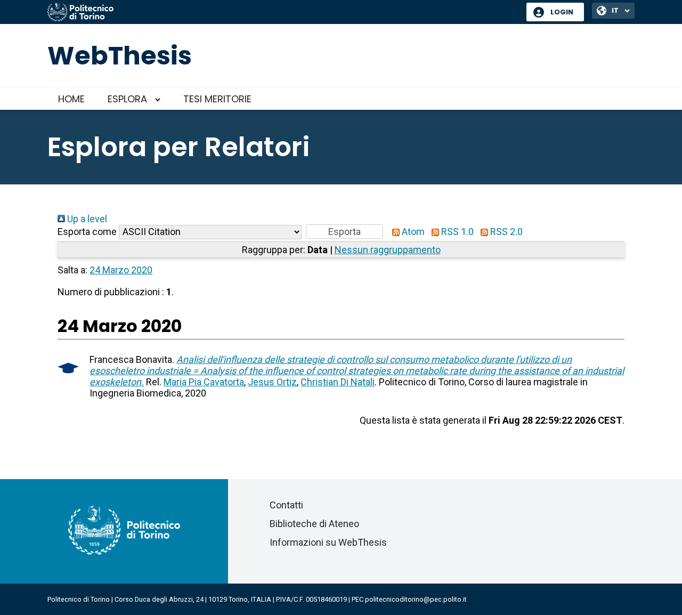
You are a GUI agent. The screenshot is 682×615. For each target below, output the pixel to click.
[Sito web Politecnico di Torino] (282, 13)
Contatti (286, 505)
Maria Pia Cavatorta (204, 381)
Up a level (86, 218)
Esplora (127, 99)
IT (615, 10)
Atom (412, 231)
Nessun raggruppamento (388, 249)
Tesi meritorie (217, 99)
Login (561, 12)
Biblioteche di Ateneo (314, 523)
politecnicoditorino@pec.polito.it (416, 599)
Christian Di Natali (338, 381)
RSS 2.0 (505, 231)
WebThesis (119, 56)
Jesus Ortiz (272, 381)
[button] (344, 231)
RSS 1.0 (456, 231)
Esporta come (87, 231)
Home (71, 99)
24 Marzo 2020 (121, 270)
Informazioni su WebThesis (328, 542)
